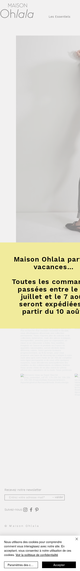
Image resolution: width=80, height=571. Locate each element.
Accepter (59, 565)
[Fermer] (74, 541)
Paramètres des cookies (23, 565)
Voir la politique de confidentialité (37, 555)
